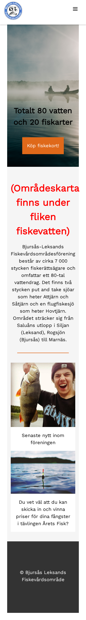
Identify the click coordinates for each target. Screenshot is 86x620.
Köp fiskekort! (43, 145)
